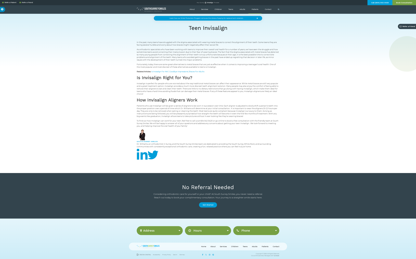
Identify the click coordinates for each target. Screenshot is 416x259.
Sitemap (182, 254)
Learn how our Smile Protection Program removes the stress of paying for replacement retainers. (206, 18)
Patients (265, 246)
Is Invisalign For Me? (160, 72)
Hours (197, 230)
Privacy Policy (166, 254)
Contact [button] (268, 9)
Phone (245, 230)
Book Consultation (404, 3)
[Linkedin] (142, 162)
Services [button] (204, 9)
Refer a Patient (10, 2)
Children (234, 246)
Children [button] (218, 9)
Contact (276, 246)
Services (223, 246)
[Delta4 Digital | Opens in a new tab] (144, 254)
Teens (245, 246)
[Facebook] (202, 254)
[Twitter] (153, 162)
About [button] (192, 9)
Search (175, 254)
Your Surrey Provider (208, 2)
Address (148, 230)
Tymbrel (276, 255)
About (213, 246)
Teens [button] (230, 9)
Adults (254, 246)
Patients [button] (255, 9)
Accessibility (156, 254)
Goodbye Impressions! (178, 72)
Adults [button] (242, 9)
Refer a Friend (27, 2)
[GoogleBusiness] (213, 254)
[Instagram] (209, 254)
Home (203, 246)
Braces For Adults (196, 72)
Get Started (208, 205)
